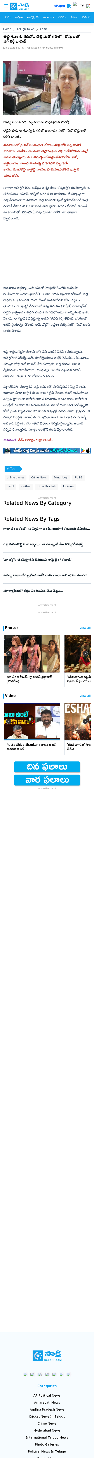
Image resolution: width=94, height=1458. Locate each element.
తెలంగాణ (48, 17)
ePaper (60, 6)
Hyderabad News (47, 1431)
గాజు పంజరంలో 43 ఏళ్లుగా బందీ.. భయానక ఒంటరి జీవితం (46, 529)
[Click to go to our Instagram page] (47, 1374)
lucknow (68, 487)
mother (26, 487)
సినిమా (62, 17)
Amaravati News (47, 1403)
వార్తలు (19, 17)
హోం (7, 17)
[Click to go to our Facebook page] (25, 1374)
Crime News (39, 478)
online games (15, 478)
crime (44, 29)
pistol (10, 487)
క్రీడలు (74, 17)
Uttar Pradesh (47, 487)
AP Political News (47, 1396)
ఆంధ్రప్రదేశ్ (32, 17)
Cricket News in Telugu (47, 1417)
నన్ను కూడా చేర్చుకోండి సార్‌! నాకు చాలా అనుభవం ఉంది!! (45, 575)
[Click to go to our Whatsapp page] (32, 1374)
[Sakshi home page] (47, 1356)
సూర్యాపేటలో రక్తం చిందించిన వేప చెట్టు (46, 591)
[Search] (69, 6)
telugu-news (26, 29)
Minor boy (61, 478)
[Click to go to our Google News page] (68, 1374)
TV (82, 6)
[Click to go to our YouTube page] (54, 1374)
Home (7, 29)
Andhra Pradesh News (47, 1410)
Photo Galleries (47, 1445)
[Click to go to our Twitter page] (40, 1374)
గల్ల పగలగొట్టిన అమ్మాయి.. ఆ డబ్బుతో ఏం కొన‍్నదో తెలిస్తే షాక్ (46, 544)
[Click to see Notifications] (88, 6)
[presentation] (8, 653)
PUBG (78, 478)
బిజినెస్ (86, 17)
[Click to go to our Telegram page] (61, 1374)
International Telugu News (47, 1438)
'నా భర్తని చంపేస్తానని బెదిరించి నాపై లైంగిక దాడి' (46, 560)
